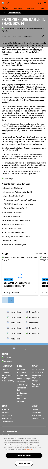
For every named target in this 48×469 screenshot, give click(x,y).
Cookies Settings (24, 463)
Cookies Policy (29, 449)
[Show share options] (43, 36)
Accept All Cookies (24, 455)
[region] (24, 452)
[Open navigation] (45, 3)
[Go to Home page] (11, 3)
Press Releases (14, 12)
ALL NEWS (39, 253)
